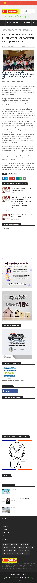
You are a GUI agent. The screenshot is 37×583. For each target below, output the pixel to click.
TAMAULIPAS (6, 532)
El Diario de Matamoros (18, 23)
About (18, 574)
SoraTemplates (15, 577)
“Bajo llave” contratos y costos (20, 498)
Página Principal (6, 29)
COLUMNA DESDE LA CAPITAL (25, 547)
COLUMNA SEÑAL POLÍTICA (10, 553)
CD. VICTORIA (7, 523)
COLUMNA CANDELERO (9, 547)
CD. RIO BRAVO (16, 29)
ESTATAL (5, 529)
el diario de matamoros (10, 46)
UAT (4, 535)
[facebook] (10, 391)
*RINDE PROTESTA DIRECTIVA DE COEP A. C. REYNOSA (22, 216)
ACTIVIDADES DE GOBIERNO (10, 544)
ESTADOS (5, 526)
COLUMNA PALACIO (24, 550)
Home (13, 574)
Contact (24, 574)
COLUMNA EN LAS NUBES (9, 550)
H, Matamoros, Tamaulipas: (15, 16)
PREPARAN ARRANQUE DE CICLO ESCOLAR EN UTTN (21, 189)
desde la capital (24, 553)
